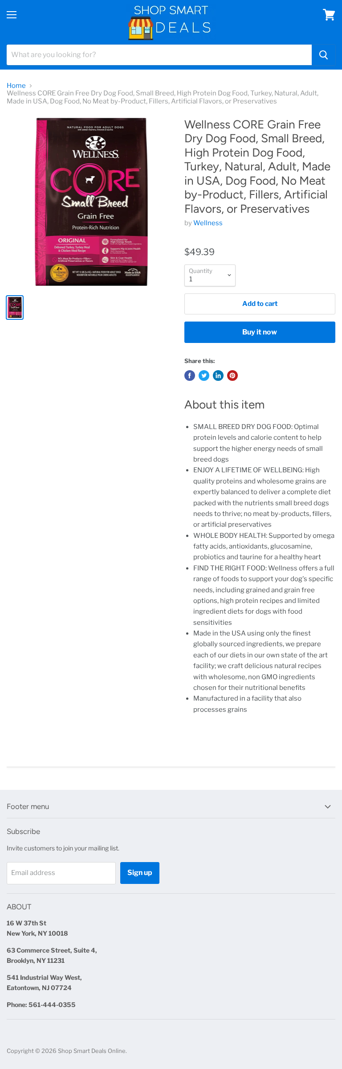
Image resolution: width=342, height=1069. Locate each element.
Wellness (208, 223)
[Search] (323, 55)
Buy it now (259, 332)
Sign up (139, 872)
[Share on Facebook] (189, 375)
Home (16, 86)
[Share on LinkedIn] (218, 375)
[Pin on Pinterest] (232, 375)
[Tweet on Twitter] (204, 375)
